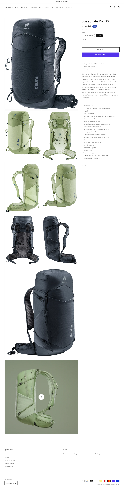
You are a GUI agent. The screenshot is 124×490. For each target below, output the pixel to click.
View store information (90, 69)
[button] (111, 7)
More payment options (100, 59)
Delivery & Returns (10, 460)
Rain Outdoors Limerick (105, 484)
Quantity (84, 39)
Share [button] (85, 165)
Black (99, 35)
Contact (7, 457)
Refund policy (9, 466)
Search (7, 454)
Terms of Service (9, 463)
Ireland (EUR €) (10, 483)
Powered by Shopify (115, 484)
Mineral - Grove (88, 35)
